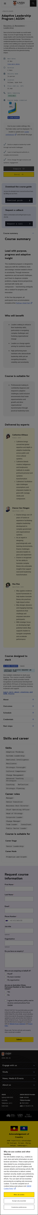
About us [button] (6, 1085)
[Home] (19, 3)
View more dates (13, 64)
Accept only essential (19, 1201)
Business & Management (14, 26)
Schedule (7, 713)
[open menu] (5, 3)
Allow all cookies (19, 1194)
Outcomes (7, 706)
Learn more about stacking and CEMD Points (18, 692)
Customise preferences (19, 1207)
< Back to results (7, 11)
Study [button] (5, 1072)
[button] (19, 200)
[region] (19, 1181)
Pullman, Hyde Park (24, 303)
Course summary (10, 233)
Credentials (8, 719)
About (6, 699)
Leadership (9, 28)
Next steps (7, 726)
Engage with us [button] (9, 1065)
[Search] (33, 3)
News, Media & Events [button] (13, 1078)
